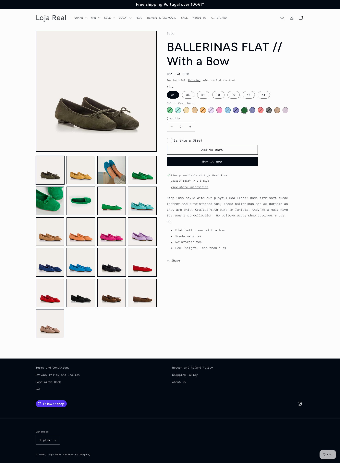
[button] (80, 17)
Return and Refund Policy (192, 367)
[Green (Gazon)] (170, 110)
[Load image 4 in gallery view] (142, 170)
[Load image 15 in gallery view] (111, 262)
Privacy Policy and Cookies (58, 374)
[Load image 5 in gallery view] (50, 201)
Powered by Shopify (77, 454)
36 (188, 94)
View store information (189, 187)
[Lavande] (211, 110)
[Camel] (194, 110)
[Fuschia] (219, 110)
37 (203, 94)
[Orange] (203, 110)
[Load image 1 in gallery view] (50, 170)
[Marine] (252, 110)
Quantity (173, 118)
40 (248, 94)
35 (173, 94)
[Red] (260, 110)
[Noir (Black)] (269, 110)
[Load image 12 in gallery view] (142, 231)
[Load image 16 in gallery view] (142, 262)
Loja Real (55, 454)
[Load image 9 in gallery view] (50, 231)
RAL (38, 389)
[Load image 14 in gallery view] (81, 262)
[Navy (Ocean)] (236, 110)
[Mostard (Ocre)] (186, 110)
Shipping (194, 80)
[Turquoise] (227, 110)
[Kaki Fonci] (244, 110)
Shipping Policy (185, 374)
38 (218, 94)
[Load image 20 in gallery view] (142, 293)
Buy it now (212, 161)
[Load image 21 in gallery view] (50, 324)
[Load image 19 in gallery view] (111, 293)
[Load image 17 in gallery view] (50, 293)
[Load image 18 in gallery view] (81, 293)
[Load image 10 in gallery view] (81, 231)
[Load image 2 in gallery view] (81, 170)
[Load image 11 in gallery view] (111, 231)
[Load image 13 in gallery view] (50, 262)
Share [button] (176, 260)
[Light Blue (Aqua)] (178, 110)
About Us (179, 382)
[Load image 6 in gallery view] (81, 201)
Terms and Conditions (53, 367)
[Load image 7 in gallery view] (111, 201)
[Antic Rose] (285, 110)
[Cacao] (277, 110)
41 (264, 94)
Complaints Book (48, 382)
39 (233, 94)
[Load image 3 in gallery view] (111, 170)
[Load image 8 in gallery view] (142, 201)
